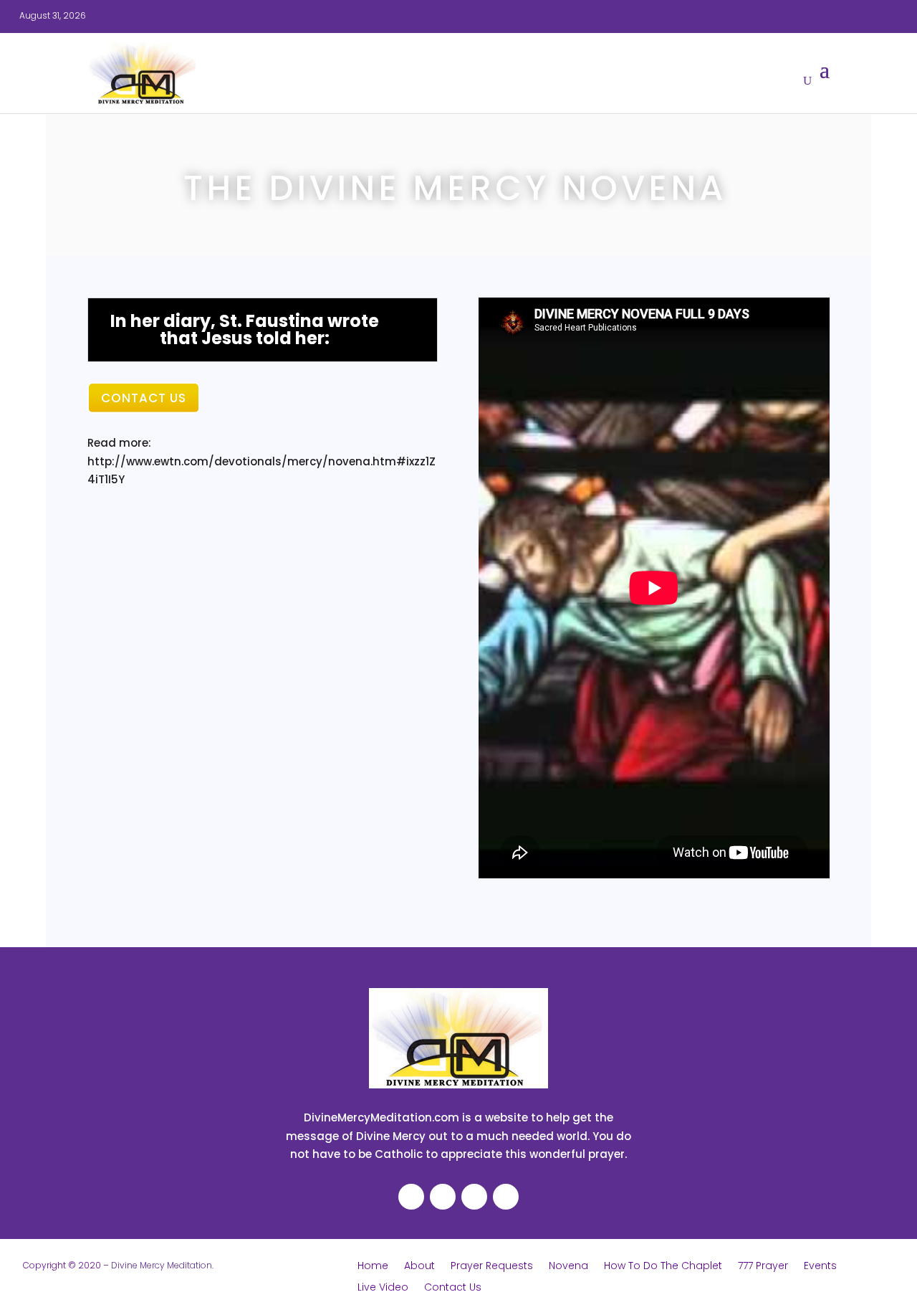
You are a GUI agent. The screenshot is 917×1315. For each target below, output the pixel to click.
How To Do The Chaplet (663, 1267)
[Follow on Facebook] (699, 15)
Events (820, 1267)
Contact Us (143, 398)
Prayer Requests (492, 1267)
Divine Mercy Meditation (161, 1265)
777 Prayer (763, 1267)
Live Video (382, 1288)
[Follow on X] (756, 15)
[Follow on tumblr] (813, 15)
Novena (568, 1267)
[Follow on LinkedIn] (785, 15)
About (419, 1267)
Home (372, 1267)
